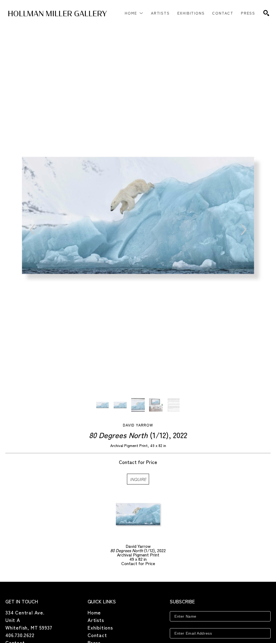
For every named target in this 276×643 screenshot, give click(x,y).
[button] (134, 13)
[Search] (266, 13)
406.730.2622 (19, 634)
